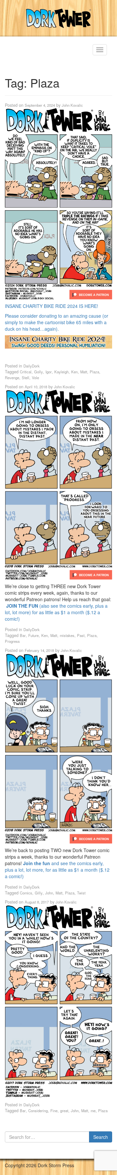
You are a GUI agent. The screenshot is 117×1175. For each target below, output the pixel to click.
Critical (26, 371)
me (93, 1110)
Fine (54, 1110)
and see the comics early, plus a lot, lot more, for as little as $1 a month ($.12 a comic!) (57, 869)
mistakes (67, 635)
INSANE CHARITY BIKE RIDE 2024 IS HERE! (51, 306)
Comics (26, 892)
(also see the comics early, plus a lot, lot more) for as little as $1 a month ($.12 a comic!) (56, 612)
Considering (38, 1110)
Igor (49, 371)
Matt (83, 371)
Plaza (94, 371)
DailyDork (31, 365)
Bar (23, 635)
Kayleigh (61, 371)
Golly (38, 371)
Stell (25, 377)
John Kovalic (72, 105)
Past (80, 635)
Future (33, 635)
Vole (35, 377)
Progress (12, 641)
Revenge (12, 377)
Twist (81, 892)
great (64, 1110)
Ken (74, 371)
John (49, 892)
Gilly (39, 892)
